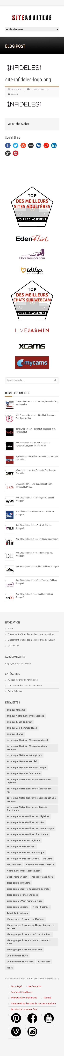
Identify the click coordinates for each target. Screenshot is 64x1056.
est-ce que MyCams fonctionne (24, 773)
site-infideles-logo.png (28, 79)
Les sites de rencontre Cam (24, 1009)
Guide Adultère (15, 691)
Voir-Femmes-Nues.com (20, 961)
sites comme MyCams (18, 882)
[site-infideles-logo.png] (32, 68)
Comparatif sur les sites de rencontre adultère (33, 1003)
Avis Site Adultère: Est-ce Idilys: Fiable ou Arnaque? (37, 566)
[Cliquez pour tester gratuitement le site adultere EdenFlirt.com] (32, 238)
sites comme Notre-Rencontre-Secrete (28, 888)
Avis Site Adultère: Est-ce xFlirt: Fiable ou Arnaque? (37, 539)
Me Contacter (35, 986)
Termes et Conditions (21, 992)
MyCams (47, 858)
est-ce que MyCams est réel (22, 761)
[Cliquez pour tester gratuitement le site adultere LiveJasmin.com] (32, 330)
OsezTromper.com (17, 876)
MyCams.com (14, 864)
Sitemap (47, 997)
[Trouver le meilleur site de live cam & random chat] (32, 300)
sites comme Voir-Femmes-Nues (24, 901)
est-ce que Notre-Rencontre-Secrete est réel (29, 790)
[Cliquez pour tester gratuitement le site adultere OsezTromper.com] (32, 254)
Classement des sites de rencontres (25, 685)
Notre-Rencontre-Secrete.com (23, 870)
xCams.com (44, 961)
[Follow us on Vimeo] (16, 1035)
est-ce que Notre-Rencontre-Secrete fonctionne (27, 809)
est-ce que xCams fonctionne (23, 858)
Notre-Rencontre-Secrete (40, 864)
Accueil (11, 628)
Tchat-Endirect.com (18, 913)
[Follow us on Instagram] (32, 1035)
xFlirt (10, 967)
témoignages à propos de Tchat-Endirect (29, 934)
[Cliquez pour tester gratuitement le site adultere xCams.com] (32, 346)
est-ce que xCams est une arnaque (26, 852)
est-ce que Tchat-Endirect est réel (25, 822)
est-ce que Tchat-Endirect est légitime (28, 816)
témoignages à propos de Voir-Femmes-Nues (29, 942)
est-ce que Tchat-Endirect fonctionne (27, 834)
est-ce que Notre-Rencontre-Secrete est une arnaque (31, 799)
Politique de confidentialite (24, 997)
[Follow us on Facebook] (32, 1022)
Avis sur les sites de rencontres (23, 679)
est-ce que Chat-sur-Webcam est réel (27, 740)
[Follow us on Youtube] (49, 1022)
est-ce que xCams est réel (21, 846)
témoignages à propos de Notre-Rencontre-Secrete (31, 927)
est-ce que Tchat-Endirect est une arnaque (30, 828)
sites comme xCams (18, 906)
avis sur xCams (15, 734)
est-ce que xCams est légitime (23, 840)
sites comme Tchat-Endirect (22, 894)
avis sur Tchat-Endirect (19, 721)
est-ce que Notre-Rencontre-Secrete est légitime (29, 781)
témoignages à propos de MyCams (25, 919)
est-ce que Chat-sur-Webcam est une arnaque (27, 748)
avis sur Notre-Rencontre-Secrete (25, 715)
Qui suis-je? (13, 645)
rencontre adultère (42, 876)
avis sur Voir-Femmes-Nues (22, 727)
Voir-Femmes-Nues (17, 955)
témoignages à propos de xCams (24, 949)
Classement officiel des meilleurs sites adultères (31, 634)
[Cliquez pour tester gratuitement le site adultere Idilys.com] (32, 270)
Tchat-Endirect (41, 906)
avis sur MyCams (16, 709)
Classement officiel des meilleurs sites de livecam (31, 639)
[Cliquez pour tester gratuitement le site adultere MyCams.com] (32, 362)
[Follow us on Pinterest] (16, 1022)
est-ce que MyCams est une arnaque (26, 767)
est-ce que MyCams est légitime (24, 755)
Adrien (14, 94)
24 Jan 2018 (16, 89)
